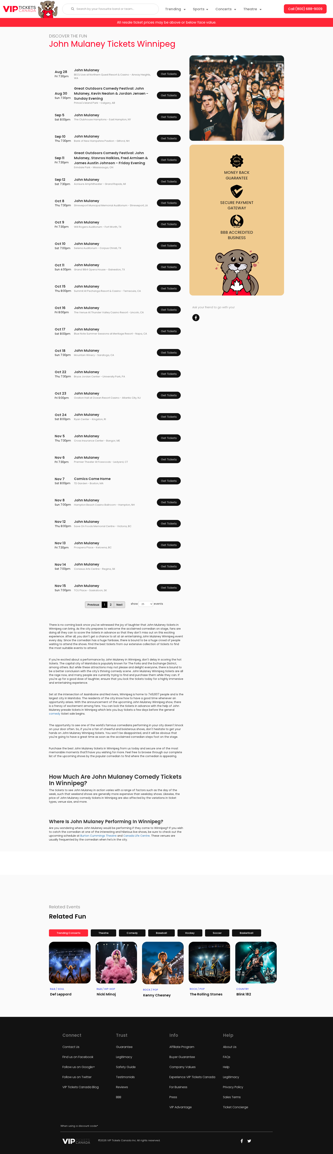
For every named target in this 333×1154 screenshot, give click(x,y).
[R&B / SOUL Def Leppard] (70, 962)
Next (119, 605)
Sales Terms (232, 1097)
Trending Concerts (68, 933)
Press (173, 1097)
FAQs (226, 1057)
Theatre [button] (250, 9)
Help (226, 1067)
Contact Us (70, 1047)
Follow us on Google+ (78, 1067)
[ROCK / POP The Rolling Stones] (209, 962)
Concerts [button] (224, 9)
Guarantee (124, 1047)
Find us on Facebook (77, 1057)
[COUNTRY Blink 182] (256, 962)
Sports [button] (198, 9)
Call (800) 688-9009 (305, 9)
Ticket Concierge (235, 1107)
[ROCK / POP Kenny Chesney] (163, 963)
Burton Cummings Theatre (98, 836)
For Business (178, 1087)
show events (147, 604)
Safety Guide (126, 1067)
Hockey (190, 933)
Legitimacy (124, 1057)
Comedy (132, 933)
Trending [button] (173, 9)
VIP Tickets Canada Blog (80, 1087)
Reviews (122, 1087)
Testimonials (125, 1077)
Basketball (246, 933)
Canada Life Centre (136, 836)
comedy (54, 714)
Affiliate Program (181, 1047)
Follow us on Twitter (77, 1077)
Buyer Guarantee (182, 1057)
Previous (93, 605)
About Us (229, 1047)
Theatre (103, 933)
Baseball (161, 933)
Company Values (182, 1067)
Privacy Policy (233, 1087)
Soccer (217, 933)
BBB (118, 1097)
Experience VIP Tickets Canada (192, 1077)
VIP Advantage (180, 1107)
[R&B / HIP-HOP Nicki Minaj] (116, 962)
